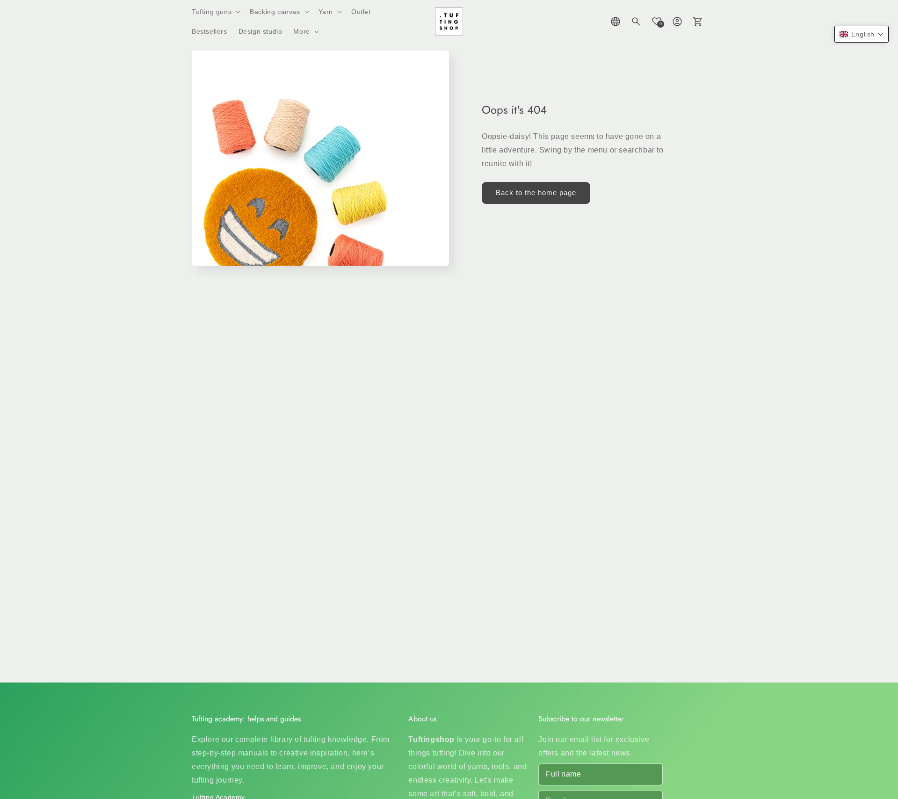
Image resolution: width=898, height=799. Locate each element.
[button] (215, 12)
